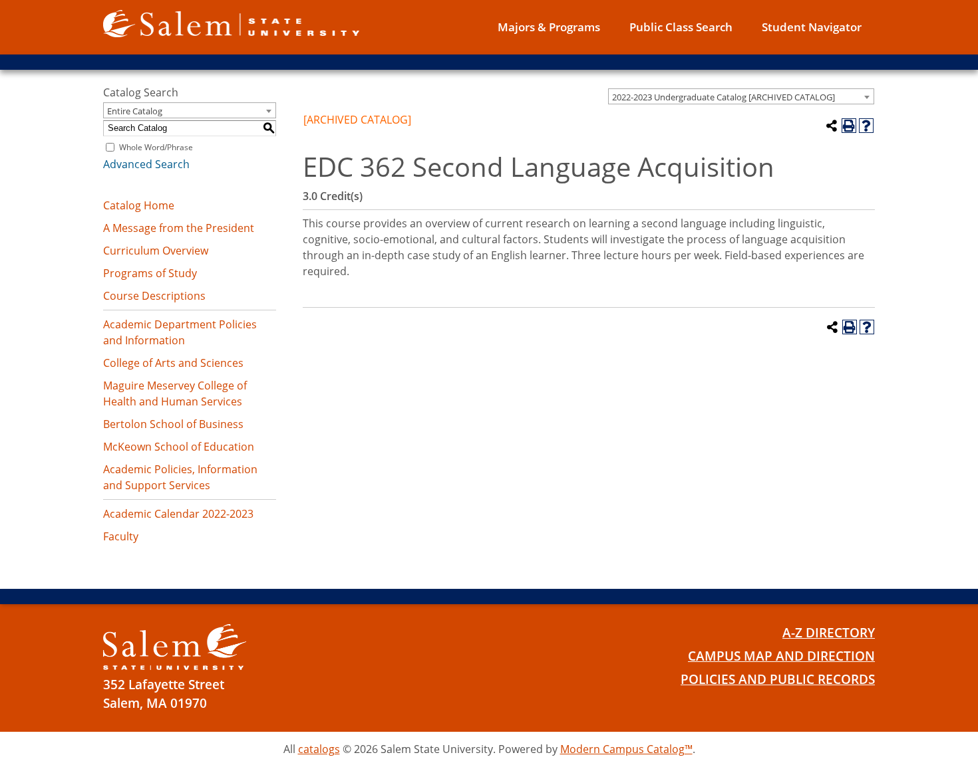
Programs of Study (150, 273)
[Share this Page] (831, 125)
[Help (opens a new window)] (866, 125)
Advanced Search (146, 164)
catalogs (319, 749)
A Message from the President (178, 228)
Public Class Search (681, 27)
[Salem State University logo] (231, 22)
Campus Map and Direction (781, 656)
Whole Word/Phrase (156, 147)
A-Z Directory (828, 632)
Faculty (120, 536)
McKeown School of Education (178, 446)
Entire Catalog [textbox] (134, 111)
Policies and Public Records (778, 679)
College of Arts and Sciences (173, 363)
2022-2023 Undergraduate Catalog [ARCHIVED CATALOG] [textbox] (723, 97)
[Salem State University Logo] (174, 647)
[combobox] (741, 96)
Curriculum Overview (155, 250)
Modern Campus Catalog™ (626, 749)
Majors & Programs (549, 27)
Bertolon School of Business (173, 424)
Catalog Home (138, 205)
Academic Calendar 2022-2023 (178, 513)
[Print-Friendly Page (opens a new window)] (849, 125)
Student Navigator (812, 27)
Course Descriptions (154, 295)
